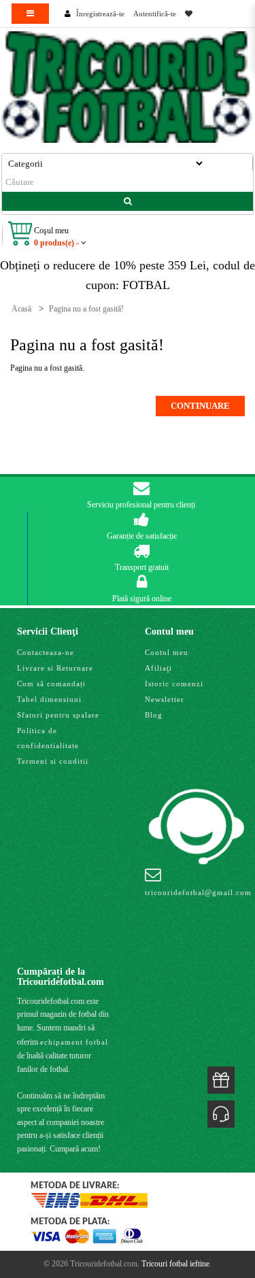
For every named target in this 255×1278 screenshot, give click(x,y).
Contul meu (166, 652)
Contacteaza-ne (45, 652)
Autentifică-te (154, 14)
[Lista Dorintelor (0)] (188, 14)
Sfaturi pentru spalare (58, 715)
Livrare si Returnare (55, 668)
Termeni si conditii (52, 761)
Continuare (200, 406)
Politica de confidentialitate (48, 738)
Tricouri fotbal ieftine (175, 1263)
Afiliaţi (158, 668)
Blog (154, 715)
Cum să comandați (51, 683)
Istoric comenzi (174, 683)
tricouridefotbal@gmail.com (198, 892)
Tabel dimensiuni (49, 699)
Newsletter (164, 699)
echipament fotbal (74, 1042)
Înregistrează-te (100, 14)
